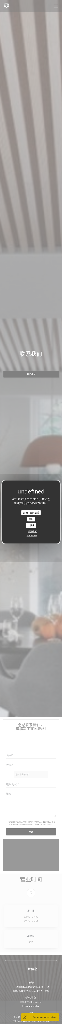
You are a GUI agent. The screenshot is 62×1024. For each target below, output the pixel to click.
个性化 (31, 525)
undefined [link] (32, 535)
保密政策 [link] (32, 531)
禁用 (31, 519)
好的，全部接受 (31, 512)
